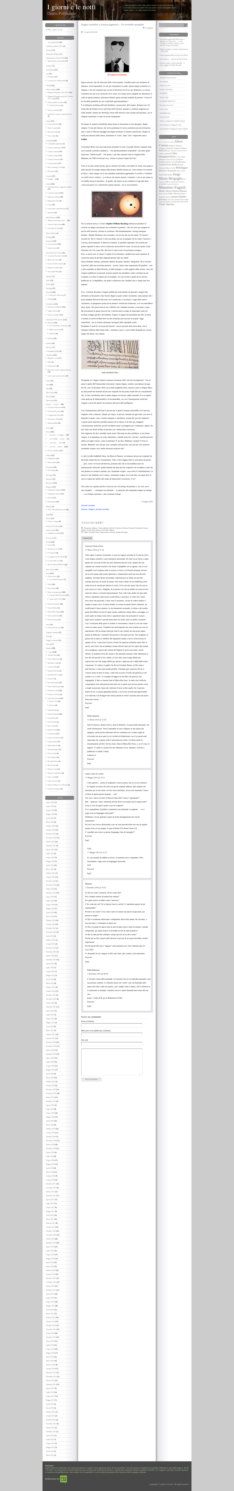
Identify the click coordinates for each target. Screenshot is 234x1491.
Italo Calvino (181, 171)
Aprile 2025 (50, 865)
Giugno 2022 (50, 971)
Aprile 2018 (50, 1168)
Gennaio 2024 (50, 924)
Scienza (48, 518)
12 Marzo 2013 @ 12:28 (96, 720)
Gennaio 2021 (50, 1038)
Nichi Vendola (163, 193)
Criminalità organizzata (55, 144)
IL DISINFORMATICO (168, 101)
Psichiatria (49, 467)
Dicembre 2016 (51, 1231)
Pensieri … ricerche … (53, 404)
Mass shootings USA (54, 167)
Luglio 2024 (50, 901)
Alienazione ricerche (54, 494)
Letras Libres (164, 109)
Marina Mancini (53, 746)
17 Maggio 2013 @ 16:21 (95, 778)
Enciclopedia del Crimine (54, 253)
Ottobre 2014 (50, 1333)
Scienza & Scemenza (52, 526)
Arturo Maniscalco (54, 659)
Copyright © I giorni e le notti (161, 1484)
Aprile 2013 (50, 1404)
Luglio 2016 (50, 1251)
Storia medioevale (53, 616)
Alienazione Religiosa (53, 54)
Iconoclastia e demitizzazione (57, 209)
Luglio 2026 (50, 806)
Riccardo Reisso (53, 761)
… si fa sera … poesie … (56, 447)
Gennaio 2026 (50, 830)
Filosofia (49, 292)
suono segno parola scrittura (57, 376)
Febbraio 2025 (50, 873)
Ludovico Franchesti (54, 738)
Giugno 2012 (50, 1443)
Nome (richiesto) (87, 1021)
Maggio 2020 (50, 1070)
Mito (47, 389)
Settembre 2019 (51, 1101)
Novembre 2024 (51, 885)
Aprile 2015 (50, 1310)
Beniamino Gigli (53, 663)
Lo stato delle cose (53, 561)
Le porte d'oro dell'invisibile (56, 81)
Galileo (86, 532)
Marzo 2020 (50, 1078)
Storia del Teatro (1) (54, 628)
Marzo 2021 (50, 1030)
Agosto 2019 (50, 1105)
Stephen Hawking (121, 532)
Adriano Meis (52, 655)
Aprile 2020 (50, 1074)
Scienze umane (50, 530)
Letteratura (49, 355)
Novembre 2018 (51, 1141)
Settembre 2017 (51, 1196)
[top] (87, 708)
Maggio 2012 (50, 1447)
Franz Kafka (172, 164)
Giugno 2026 (50, 810)
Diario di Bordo (51, 233)
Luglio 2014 (50, 1345)
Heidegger (182, 167)
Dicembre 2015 (51, 1278)
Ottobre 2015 (50, 1286)
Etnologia (49, 288)
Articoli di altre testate (55, 224)
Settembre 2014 (51, 1337)
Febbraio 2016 (50, 1270)
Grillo (173, 168)
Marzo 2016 (50, 1266)
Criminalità (49, 141)
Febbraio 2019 (50, 1129)
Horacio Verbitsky (167, 170)
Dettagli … (51, 179)
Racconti (50, 323)
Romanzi (50, 338)
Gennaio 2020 (50, 1085)
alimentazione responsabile (56, 61)
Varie (47, 636)
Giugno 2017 (50, 1207)
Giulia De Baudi (53, 714)
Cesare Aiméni (52, 667)
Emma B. (51, 679)
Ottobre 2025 (50, 842)
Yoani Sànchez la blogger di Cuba (170, 125)
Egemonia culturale (54, 197)
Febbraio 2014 (50, 1365)
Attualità (48, 86)
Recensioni (49, 483)
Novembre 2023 (51, 932)
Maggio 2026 (50, 814)
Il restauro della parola (55, 407)
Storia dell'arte (52, 608)
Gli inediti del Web (54, 228)
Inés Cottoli (51, 726)
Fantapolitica (52, 458)
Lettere (48, 381)
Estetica (48, 284)
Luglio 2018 (50, 1156)
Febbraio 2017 (50, 1223)
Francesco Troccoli (54, 694)
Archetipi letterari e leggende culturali (60, 187)
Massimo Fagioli (172, 187)
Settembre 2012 (51, 1432)
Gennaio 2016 (50, 1274)
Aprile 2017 (50, 1215)
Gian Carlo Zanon (53, 698)
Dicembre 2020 (51, 1042)
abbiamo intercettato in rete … (57, 220)
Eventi (50, 205)
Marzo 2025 (50, 869)
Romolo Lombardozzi (55, 773)
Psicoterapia (51, 470)
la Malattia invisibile (54, 533)
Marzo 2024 (50, 916)
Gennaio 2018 (50, 1180)
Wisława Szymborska (173, 202)
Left (166, 181)
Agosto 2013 (50, 1388)
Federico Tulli (170, 162)
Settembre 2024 (51, 893)
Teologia (50, 299)
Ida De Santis (52, 722)
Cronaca (48, 176)
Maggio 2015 (50, 1306)
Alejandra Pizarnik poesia (168, 78)
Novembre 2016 (51, 1235)
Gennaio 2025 (50, 877)
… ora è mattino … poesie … (57, 439)
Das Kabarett (164, 82)
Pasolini (168, 197)
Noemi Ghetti (52, 753)
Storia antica (52, 588)
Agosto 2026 (50, 802)
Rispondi (88, 703)
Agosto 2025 (50, 850)
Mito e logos (50, 393)
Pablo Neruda (174, 193)
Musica (48, 396)
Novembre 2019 (51, 1093)
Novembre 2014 (51, 1329)
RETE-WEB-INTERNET (56, 565)
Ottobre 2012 (50, 1428)
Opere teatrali (50, 400)
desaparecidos (167, 156)
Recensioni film (53, 132)
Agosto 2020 (50, 1058)
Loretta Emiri (52, 734)
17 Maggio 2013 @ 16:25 (97, 852)
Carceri (50, 545)
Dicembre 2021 (51, 995)
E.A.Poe (178, 157)
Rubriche (49, 507)
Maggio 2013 (50, 1400)
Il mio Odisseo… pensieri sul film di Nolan (173, 59)
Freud (180, 165)
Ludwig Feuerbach (173, 184)
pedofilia (174, 197)
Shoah (50, 584)
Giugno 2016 (50, 1255)
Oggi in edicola (52, 311)
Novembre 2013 (51, 1376)
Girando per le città (54, 549)
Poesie (48, 432)
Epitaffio (48, 276)
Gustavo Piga (164, 97)
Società (48, 542)
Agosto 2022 (50, 964)
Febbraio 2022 (50, 987)
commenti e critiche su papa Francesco (60, 114)
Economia (49, 241)
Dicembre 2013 (51, 1373)
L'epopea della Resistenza (57, 595)
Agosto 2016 (50, 1247)
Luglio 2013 (50, 1392)
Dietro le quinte (53, 128)
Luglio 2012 (50, 1439)
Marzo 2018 (50, 1172)
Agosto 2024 (50, 897)
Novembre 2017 (51, 1188)
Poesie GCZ (53, 701)
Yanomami (184, 202)
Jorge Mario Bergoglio (171, 176)
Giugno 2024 (50, 905)
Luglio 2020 (50, 1062)
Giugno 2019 (50, 1113)
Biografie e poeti (53, 358)
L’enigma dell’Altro (54, 415)
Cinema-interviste (53, 124)
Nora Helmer (52, 757)
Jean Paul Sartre (165, 175)
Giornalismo (50, 304)
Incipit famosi (52, 366)
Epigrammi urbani (53, 201)
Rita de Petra (52, 765)
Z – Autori (49, 652)
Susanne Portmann (54, 789)
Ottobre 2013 (50, 1380)
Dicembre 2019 (51, 1089)
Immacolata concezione (107, 532)
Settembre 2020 (51, 1054)
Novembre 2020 (51, 1046)
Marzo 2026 (50, 822)
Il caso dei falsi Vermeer (55, 264)
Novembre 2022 (51, 952)
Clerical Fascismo (55, 105)
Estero (48, 280)
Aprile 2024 (50, 912)
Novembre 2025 (51, 838)
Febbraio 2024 (50, 920)
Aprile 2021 (50, 1026)
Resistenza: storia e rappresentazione (59, 370)
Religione (49, 487)
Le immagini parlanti (52, 351)
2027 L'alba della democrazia (57, 510)
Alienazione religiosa (54, 490)
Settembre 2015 (51, 1290)
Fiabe (49, 362)
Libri (47, 385)
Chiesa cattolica (51, 89)
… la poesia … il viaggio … (57, 435)
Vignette (48, 648)
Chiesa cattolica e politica (56, 102)
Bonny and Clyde (53, 260)
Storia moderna (52, 620)
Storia (48, 573)
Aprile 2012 (50, 1451)
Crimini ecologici (53, 155)
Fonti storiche (52, 576)
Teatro (48, 625)
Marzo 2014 (50, 1361)
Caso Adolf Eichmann (56, 579)
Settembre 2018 (51, 1148)
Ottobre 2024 (50, 889)
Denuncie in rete (165, 86)
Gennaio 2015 (50, 1321)
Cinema (48, 121)
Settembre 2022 (51, 960)
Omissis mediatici (53, 315)
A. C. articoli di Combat (166, 142)
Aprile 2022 (50, 979)
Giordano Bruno (94, 532)
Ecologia (48, 237)
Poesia (48, 428)
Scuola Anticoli (164, 117)
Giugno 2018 (50, 1160)
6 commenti (149, 28)
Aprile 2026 (50, 818)
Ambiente (49, 66)
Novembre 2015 (51, 1282)
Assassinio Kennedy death (56, 256)
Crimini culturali (53, 152)
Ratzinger (163, 199)
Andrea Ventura (175, 146)
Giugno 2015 (50, 1302)
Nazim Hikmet (179, 191)
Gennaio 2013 (50, 1416)
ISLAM (50, 498)
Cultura (48, 184)
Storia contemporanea (54, 592)
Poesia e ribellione (53, 451)
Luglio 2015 (50, 1298)
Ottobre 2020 (50, 1050)
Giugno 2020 (50, 1066)
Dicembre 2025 (51, 834)
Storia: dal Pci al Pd (55, 599)
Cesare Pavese (181, 151)
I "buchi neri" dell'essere (55, 295)
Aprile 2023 (50, 936)
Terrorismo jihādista (174, 199)
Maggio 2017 (50, 1211)
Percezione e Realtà (54, 419)
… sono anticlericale (52, 42)
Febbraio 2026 (50, 826)
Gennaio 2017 (50, 1227)
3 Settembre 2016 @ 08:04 (97, 974)
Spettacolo (51, 213)
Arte (47, 74)
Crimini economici (53, 159)
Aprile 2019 (50, 1121)
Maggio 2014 (50, 1353)
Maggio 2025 (50, 861)
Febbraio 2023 (50, 940)
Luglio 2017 (50, 1203)
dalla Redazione (51, 217)
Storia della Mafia (53, 272)
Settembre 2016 (51, 1243)
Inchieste (49, 343)
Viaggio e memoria (52, 640)
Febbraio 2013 (50, 1412)
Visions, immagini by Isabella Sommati (172, 121)
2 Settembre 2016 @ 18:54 (95, 888)
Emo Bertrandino (53, 683)
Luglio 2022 (50, 968)
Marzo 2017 (50, 1219)
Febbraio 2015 (50, 1318)
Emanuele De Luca (54, 675)
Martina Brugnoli (53, 749)
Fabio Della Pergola (54, 687)
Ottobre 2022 (50, 956)
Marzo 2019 (50, 1125)
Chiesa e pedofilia (53, 110)
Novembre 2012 (51, 1424)
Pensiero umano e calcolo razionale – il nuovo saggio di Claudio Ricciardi (172, 64)
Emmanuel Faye (171, 159)
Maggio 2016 (50, 1259)
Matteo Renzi (165, 191)
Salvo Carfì (51, 777)
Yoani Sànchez (166, 204)
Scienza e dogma (53, 521)
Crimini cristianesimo (54, 148)
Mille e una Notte (55, 330)
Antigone (162, 148)
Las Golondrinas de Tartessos (58, 326)
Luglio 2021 (50, 1015)
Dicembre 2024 (51, 881)
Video (48, 644)
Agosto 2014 (50, 1341)
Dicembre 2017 (51, 1184)
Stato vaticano (50, 569)
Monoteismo (52, 502)
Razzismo (49, 479)
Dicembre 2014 (51, 1325)
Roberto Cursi (52, 769)
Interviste (49, 347)
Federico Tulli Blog (166, 89)
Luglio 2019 (50, 1109)
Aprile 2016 (50, 1262)
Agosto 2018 (50, 1152)
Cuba (174, 153)
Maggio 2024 (50, 909)
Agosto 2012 (50, 1435)
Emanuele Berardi (53, 671)
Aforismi (49, 50)
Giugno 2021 (50, 1019)
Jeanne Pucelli (52, 730)
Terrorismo (51, 171)
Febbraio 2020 (50, 1082)
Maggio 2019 (50, 1117)
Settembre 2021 (51, 1007)
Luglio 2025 (50, 853)
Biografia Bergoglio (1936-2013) (58, 92)
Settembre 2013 (51, 1384)
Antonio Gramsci (173, 148)
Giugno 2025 (50, 857)
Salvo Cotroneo (53, 781)
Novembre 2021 (51, 999)
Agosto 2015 (50, 1294)
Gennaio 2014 (50, 1369)
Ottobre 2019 (50, 1097)
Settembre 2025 (51, 846)
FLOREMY (164, 93)
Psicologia (49, 475)
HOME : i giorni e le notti (54, 30)
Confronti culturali (53, 193)
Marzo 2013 (50, 1408)
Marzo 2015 (50, 1314)
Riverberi (52, 334)
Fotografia (51, 77)
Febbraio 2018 (50, 1176)
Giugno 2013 (50, 1396)
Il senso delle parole (54, 411)
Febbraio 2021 (50, 1034)
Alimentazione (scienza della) (55, 58)
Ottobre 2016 (50, 1239)
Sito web (84, 1040)
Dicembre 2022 (51, 948)
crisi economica (53, 244)
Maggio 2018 (50, 1164)
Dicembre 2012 (51, 1420)
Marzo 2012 (50, 1455)
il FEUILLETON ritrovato (54, 320)
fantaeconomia (52, 248)
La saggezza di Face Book (56, 557)
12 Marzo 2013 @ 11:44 (94, 550)
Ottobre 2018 (50, 1144)
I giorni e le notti (71, 6)
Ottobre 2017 (50, 1192)
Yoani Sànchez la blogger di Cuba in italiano (174, 129)
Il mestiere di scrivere (166, 105)
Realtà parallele (52, 423)
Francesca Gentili (53, 690)
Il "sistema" (51, 553)
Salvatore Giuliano (54, 268)
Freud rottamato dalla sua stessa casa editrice (174, 55)
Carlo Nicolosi (171, 150)
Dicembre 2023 (51, 928)
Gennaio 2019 (50, 1133)
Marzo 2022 (50, 983)
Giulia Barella (52, 710)
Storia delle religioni (54, 612)
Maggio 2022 (50, 975)
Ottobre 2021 (50, 1003)
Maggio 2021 (50, 1023)
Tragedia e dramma (52, 632)
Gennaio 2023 (50, 944)
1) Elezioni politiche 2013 (54, 46)
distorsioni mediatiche (55, 307)
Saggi (48, 514)
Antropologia (50, 70)
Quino (182, 196)
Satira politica (52, 462)
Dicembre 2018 (51, 1137)
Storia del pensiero (54, 604)
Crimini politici (52, 163)
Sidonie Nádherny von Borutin (57, 785)
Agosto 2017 (50, 1200)
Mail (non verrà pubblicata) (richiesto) (96, 1031)
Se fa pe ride (50, 538)
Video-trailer (52, 136)
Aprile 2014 (50, 1357)
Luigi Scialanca (52, 742)
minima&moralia (165, 113)
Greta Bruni (51, 718)
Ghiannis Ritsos (165, 168)
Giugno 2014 (50, 1349)
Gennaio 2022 (50, 991)
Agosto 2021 (50, 1011)
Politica (48, 455)
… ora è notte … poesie (55, 443)
